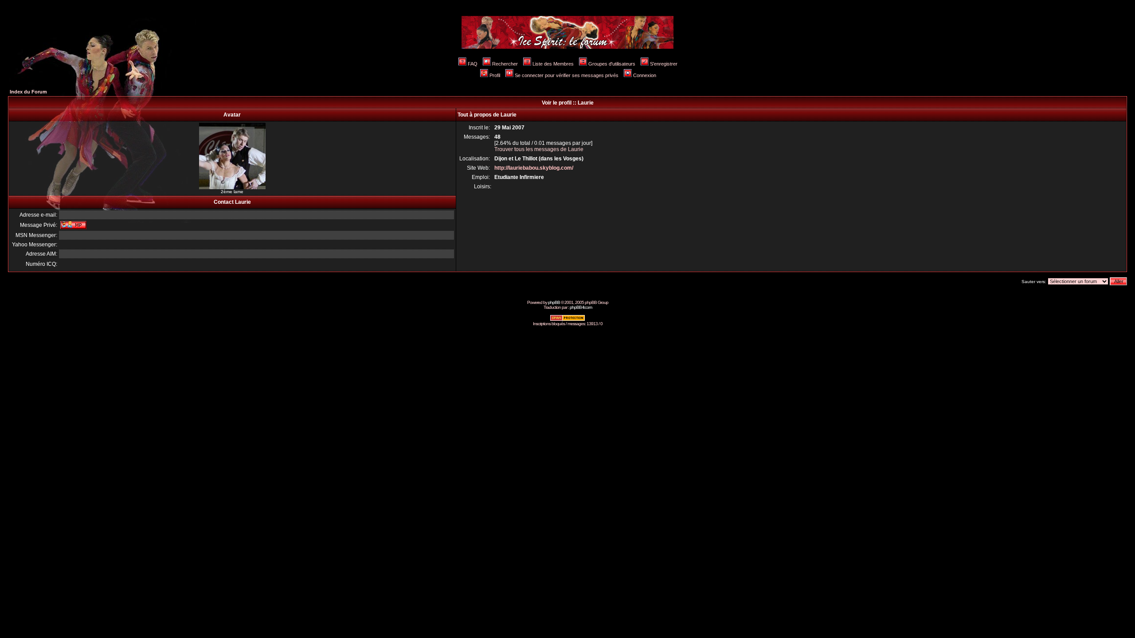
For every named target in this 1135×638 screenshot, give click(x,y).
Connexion (644, 75)
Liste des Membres (553, 63)
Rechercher (505, 63)
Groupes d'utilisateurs (611, 63)
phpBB (554, 302)
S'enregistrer (663, 63)
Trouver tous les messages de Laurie (538, 149)
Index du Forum (28, 91)
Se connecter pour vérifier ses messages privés (566, 75)
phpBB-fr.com (581, 307)
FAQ (472, 63)
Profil (494, 75)
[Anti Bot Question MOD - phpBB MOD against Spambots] (567, 319)
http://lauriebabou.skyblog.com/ (533, 168)
